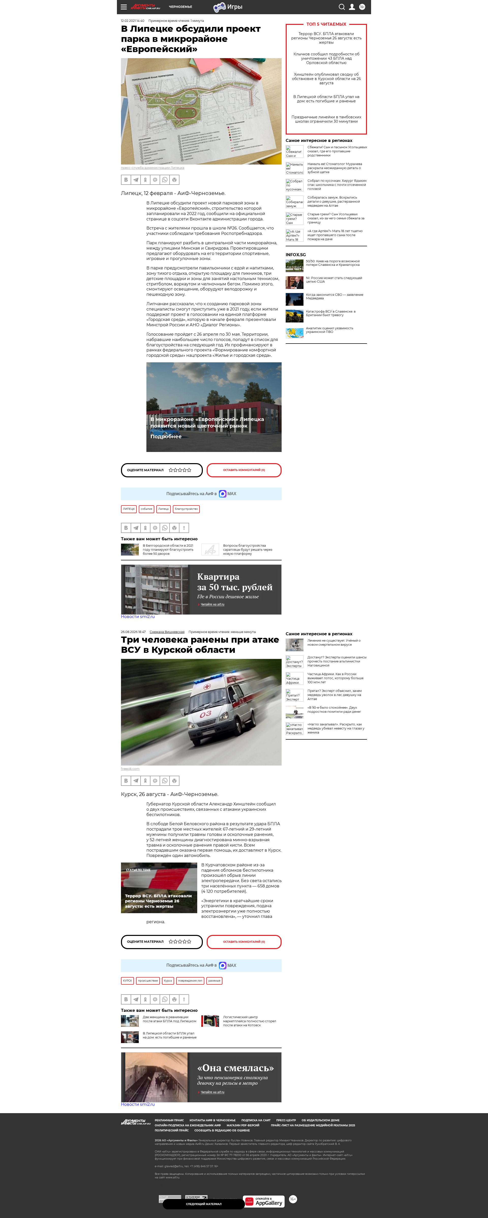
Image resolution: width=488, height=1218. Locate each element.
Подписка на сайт (255, 1120)
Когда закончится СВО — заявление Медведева (334, 296)
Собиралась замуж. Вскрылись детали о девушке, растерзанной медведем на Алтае (334, 201)
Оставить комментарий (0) (244, 470)
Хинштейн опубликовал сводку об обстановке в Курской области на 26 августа (326, 78)
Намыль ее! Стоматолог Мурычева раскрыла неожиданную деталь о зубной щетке (335, 168)
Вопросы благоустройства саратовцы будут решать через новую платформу (247, 550)
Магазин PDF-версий (243, 1125)
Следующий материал (204, 1204)
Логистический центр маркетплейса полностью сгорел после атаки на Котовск (249, 1021)
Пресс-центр (286, 1120)
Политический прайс (172, 1130)
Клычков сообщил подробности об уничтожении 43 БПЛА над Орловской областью (326, 58)
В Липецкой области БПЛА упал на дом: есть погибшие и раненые (326, 99)
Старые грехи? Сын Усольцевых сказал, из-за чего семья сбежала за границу (336, 218)
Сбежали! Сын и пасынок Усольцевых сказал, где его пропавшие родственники (337, 151)
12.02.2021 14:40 (132, 21)
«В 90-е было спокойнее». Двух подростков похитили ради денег (334, 709)
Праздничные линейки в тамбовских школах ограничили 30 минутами (326, 119)
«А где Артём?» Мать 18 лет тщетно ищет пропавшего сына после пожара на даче (335, 235)
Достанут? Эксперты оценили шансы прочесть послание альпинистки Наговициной (337, 661)
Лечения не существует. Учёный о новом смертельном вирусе (334, 642)
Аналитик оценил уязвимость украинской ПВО (329, 330)
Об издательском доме (321, 1120)
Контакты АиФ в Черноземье (213, 1120)
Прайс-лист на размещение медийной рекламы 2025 (313, 1125)
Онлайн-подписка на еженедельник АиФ (188, 1125)
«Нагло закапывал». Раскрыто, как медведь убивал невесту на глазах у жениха (336, 728)
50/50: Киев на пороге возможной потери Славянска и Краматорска (333, 263)
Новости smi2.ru (138, 616)
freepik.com (130, 769)
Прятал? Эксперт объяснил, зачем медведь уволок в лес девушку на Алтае (335, 695)
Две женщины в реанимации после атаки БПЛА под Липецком (169, 1019)
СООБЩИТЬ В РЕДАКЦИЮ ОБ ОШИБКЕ (222, 1130)
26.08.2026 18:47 (133, 632)
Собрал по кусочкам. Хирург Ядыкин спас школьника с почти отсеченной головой (337, 185)
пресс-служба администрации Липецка (152, 168)
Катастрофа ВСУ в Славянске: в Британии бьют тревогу (331, 313)
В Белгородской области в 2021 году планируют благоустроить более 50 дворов (168, 550)
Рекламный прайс (169, 1120)
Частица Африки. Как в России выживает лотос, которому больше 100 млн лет (335, 678)
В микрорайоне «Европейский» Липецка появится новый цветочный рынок (207, 422)
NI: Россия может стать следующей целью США (334, 279)
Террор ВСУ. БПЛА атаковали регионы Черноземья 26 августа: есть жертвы (326, 38)
